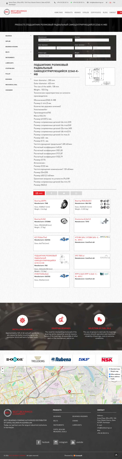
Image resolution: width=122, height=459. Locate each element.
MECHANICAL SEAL (11, 84)
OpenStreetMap (119, 403)
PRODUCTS (69, 12)
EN (110, 2)
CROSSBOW (9, 90)
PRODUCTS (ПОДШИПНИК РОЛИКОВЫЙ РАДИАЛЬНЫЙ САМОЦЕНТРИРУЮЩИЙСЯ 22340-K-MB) (61, 24)
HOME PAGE (59, 12)
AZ (106, 2)
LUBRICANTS (9, 63)
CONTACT (113, 12)
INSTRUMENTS (10, 57)
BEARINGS (57, 416)
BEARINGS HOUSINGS (80, 416)
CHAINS (75, 421)
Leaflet (114, 403)
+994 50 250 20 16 (62, 2)
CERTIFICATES (96, 12)
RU (114, 2)
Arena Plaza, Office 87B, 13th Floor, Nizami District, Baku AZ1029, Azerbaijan (29, 3)
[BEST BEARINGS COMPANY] (16, 12)
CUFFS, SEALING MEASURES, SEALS (60, 430)
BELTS (55, 421)
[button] (52, 375)
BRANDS (78, 12)
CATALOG (86, 12)
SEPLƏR (8, 41)
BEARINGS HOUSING (12, 46)
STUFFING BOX (10, 68)
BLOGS (105, 12)
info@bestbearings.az (96, 2)
